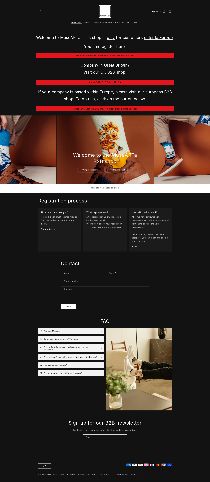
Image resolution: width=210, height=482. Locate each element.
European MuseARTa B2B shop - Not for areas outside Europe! (105, 109)
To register (46, 229)
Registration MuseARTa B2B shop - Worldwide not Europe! (105, 55)
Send (68, 306)
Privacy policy (91, 474)
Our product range (91, 170)
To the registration (119, 170)
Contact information (121, 474)
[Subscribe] (124, 437)
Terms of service (105, 474)
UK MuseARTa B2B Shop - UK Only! (105, 82)
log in (134, 246)
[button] (41, 11)
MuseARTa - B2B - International (56, 474)
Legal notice (135, 474)
